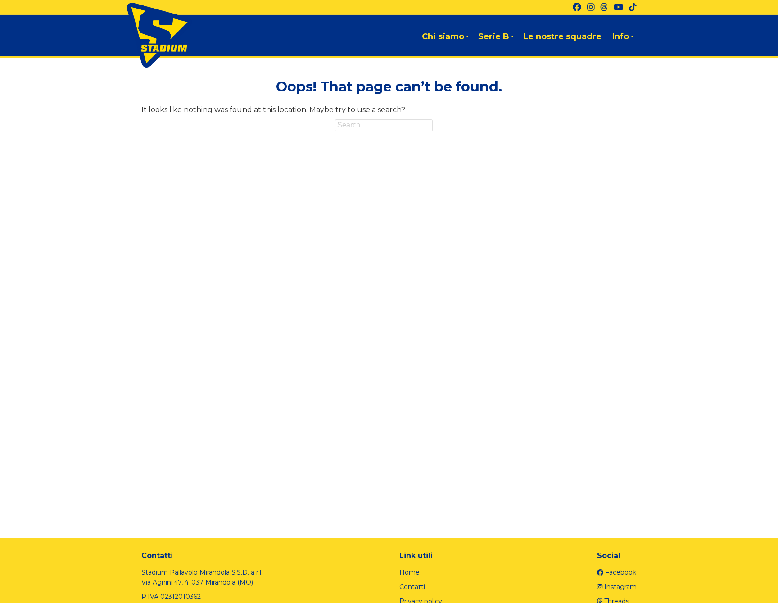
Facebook (619, 572)
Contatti (412, 587)
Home (409, 572)
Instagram (619, 587)
